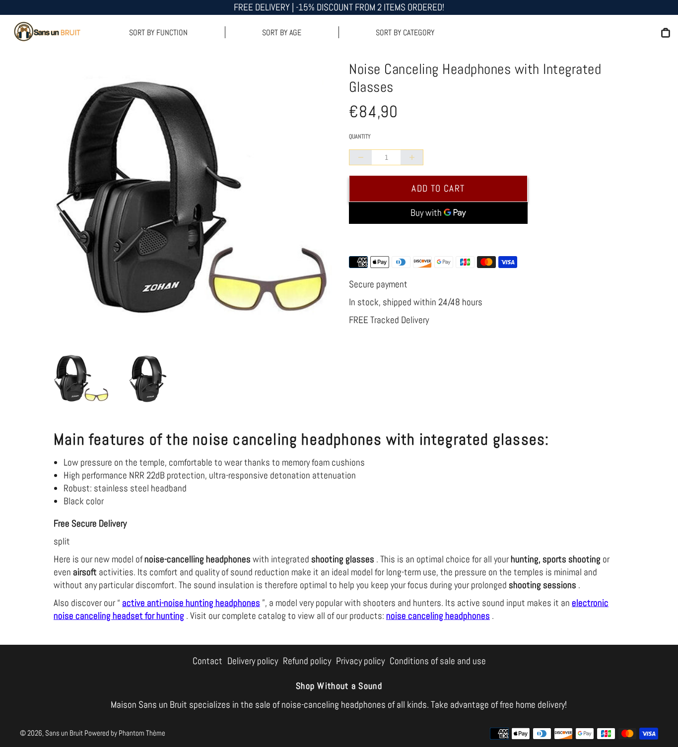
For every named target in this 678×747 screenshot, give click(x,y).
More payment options (438, 238)
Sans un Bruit (64, 733)
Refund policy (307, 661)
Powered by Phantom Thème (124, 733)
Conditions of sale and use (438, 661)
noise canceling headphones (438, 616)
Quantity (360, 136)
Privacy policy (360, 661)
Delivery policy (252, 661)
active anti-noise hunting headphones (191, 603)
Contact (207, 661)
